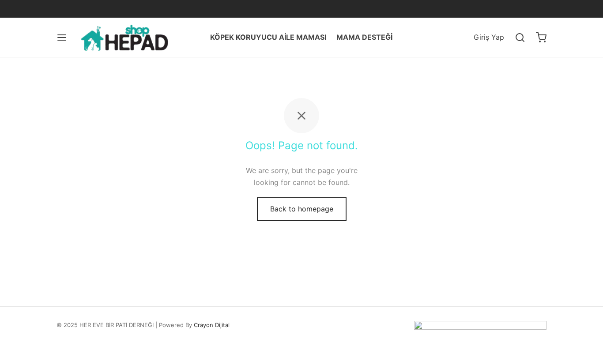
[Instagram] (98, 8)
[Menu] (62, 37)
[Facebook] (63, 8)
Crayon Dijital (212, 324)
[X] (80, 8)
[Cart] (541, 37)
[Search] (520, 37)
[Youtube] (116, 8)
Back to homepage (301, 208)
